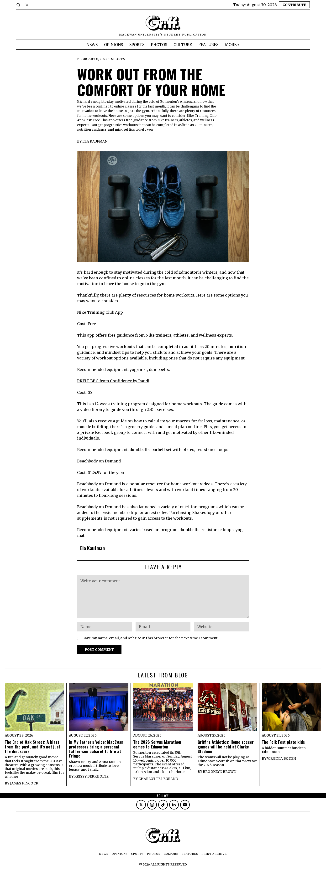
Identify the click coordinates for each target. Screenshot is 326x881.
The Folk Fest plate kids (283, 742)
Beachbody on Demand (99, 461)
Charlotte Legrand (158, 779)
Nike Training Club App (100, 312)
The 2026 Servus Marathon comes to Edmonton (157, 744)
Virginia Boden (281, 758)
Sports (118, 59)
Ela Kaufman (94, 141)
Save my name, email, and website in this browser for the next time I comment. (151, 638)
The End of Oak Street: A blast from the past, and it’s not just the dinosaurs (32, 746)
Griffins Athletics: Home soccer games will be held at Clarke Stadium (226, 746)
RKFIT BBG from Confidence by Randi (113, 381)
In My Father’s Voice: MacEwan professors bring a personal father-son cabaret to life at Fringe (96, 749)
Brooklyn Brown (219, 771)
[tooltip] (141, 804)
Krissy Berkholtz (91, 776)
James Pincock (24, 783)
